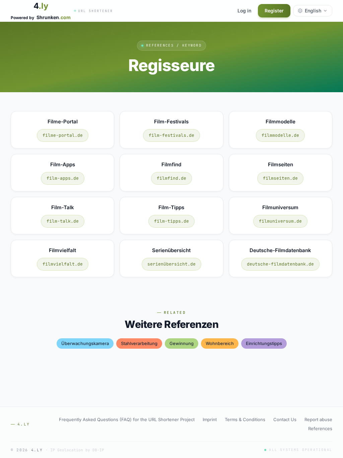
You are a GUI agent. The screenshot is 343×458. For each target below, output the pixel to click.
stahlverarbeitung (139, 343)
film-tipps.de (171, 221)
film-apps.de (63, 178)
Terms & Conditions (245, 419)
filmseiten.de (280, 178)
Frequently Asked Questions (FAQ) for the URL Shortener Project (127, 419)
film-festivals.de (171, 135)
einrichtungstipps (264, 343)
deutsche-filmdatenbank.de (280, 264)
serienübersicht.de (171, 264)
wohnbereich (220, 343)
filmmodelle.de (280, 135)
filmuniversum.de (280, 221)
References (320, 428)
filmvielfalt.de (63, 264)
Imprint (210, 419)
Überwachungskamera (85, 343)
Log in (244, 10)
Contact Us (284, 419)
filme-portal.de (63, 135)
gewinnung (181, 343)
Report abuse (318, 419)
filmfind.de (171, 178)
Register (274, 10)
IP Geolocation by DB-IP (77, 450)
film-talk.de (63, 221)
